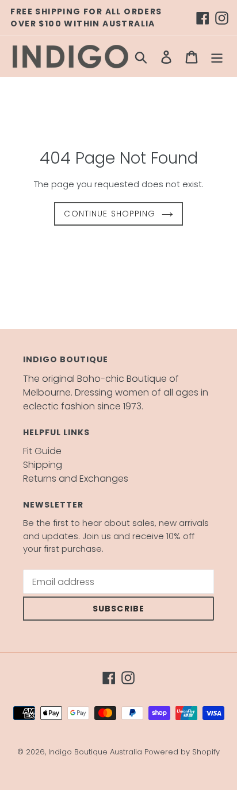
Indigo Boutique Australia (95, 751)
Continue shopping (109, 213)
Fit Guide (42, 451)
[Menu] (217, 56)
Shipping (42, 464)
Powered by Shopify (182, 751)
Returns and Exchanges (75, 478)
